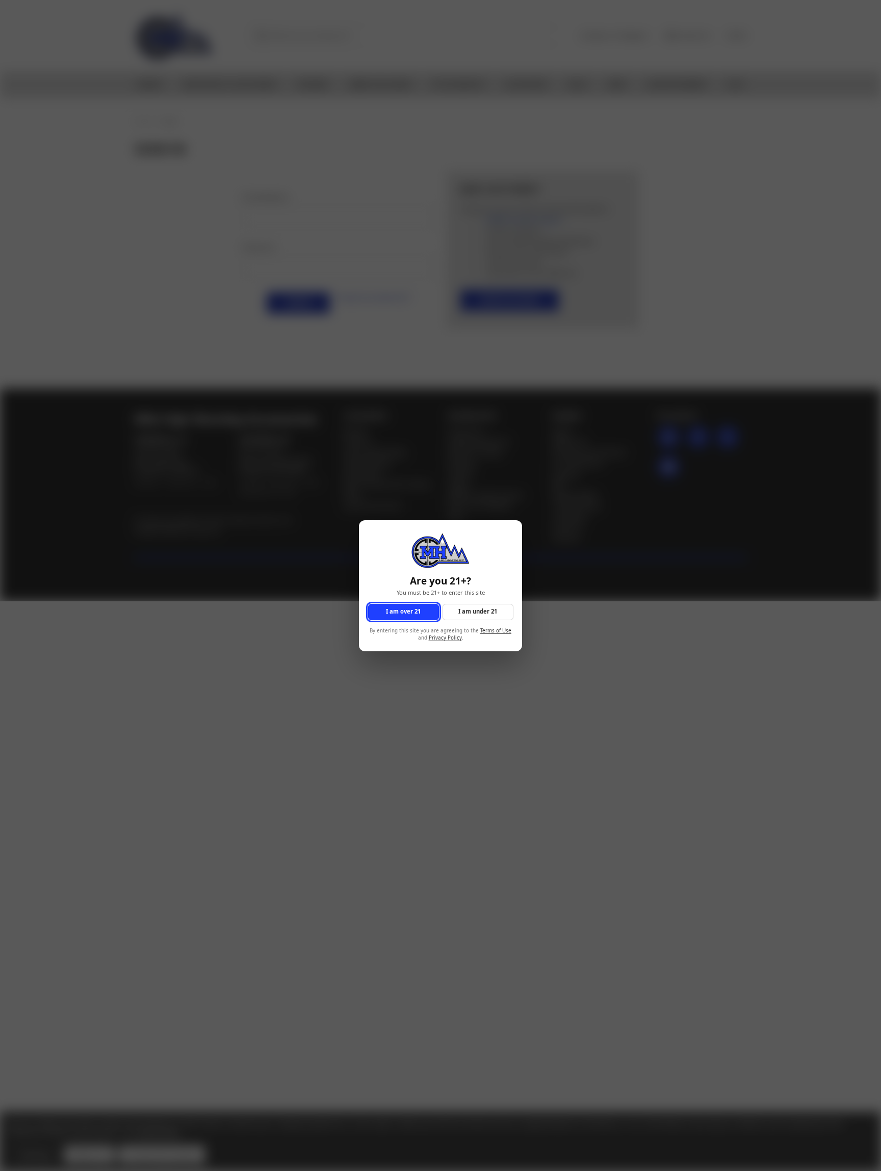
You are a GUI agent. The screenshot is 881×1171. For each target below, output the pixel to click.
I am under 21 (477, 611)
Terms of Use (495, 630)
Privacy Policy (445, 637)
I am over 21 (403, 611)
